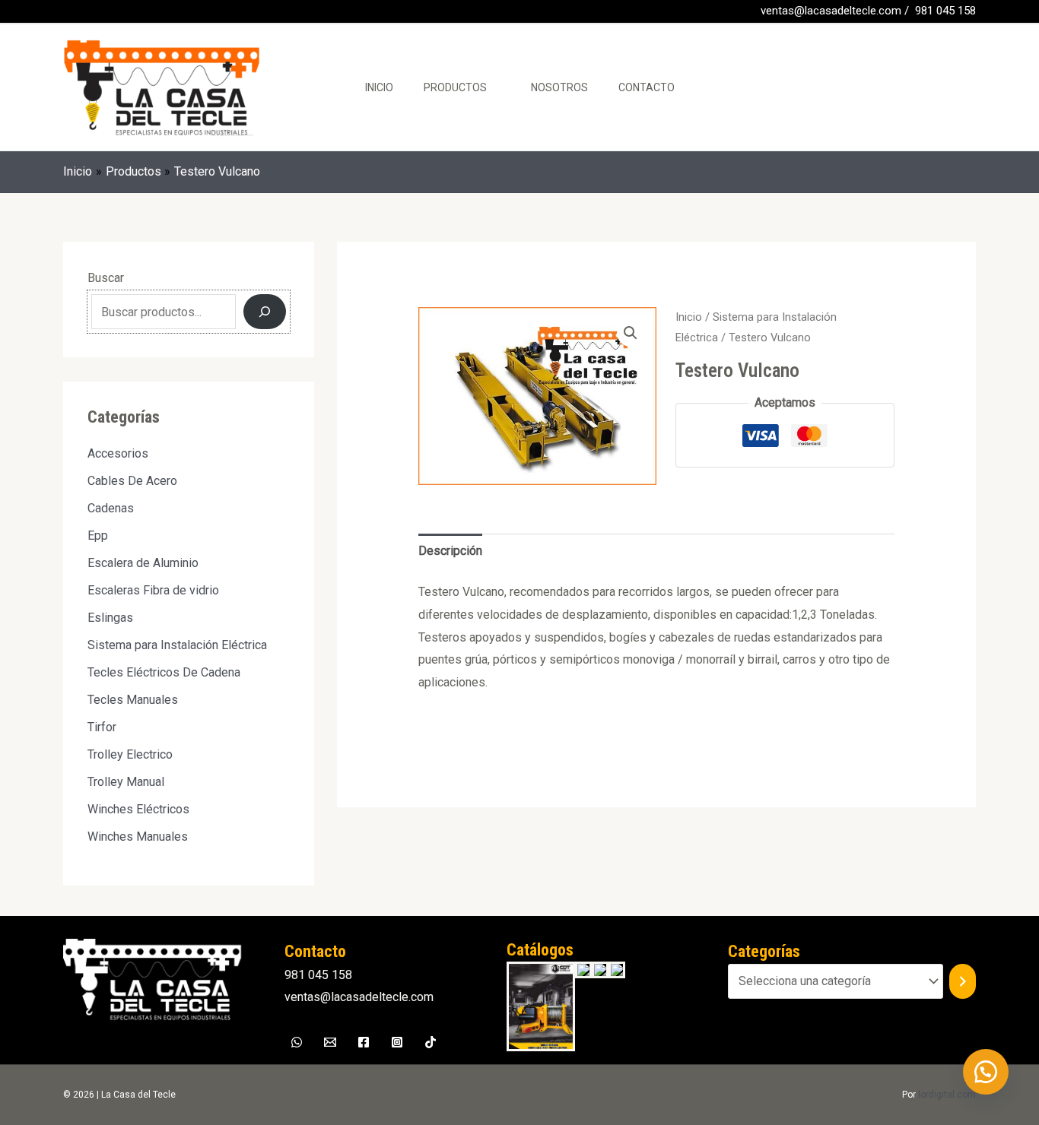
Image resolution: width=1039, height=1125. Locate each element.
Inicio (379, 87)
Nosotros (559, 87)
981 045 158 (945, 10)
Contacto (646, 87)
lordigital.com (947, 1094)
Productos (455, 87)
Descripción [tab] (450, 550)
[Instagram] (397, 1042)
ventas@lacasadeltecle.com (831, 10)
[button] (630, 333)
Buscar (105, 278)
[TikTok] (430, 1042)
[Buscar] (264, 311)
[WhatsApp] (93, 12)
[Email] (330, 1042)
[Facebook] (70, 12)
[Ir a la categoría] (962, 982)
